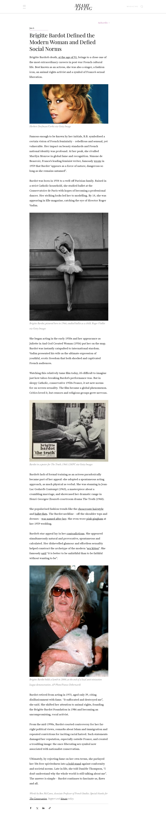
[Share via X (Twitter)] (37, 808)
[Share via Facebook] (30, 808)
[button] (24, 6)
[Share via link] (50, 808)
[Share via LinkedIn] (43, 808)
